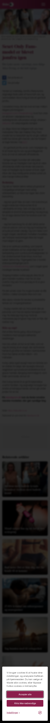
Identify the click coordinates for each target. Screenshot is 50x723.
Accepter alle (25, 694)
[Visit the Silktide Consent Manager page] (40, 712)
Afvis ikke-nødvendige (25, 703)
